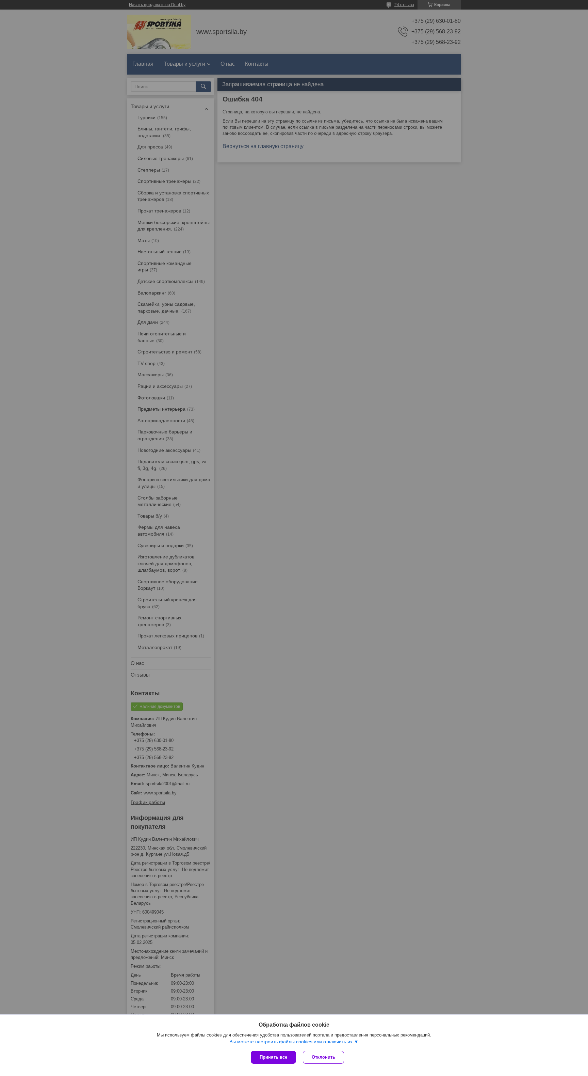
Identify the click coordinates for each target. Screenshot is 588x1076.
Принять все (273, 1057)
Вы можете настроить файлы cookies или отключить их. (291, 1041)
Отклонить (323, 1057)
